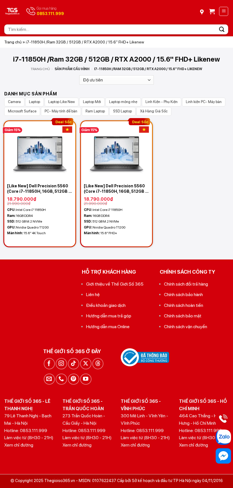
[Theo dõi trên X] (85, 363)
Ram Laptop (95, 111)
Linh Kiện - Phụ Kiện (161, 102)
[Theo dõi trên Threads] (97, 363)
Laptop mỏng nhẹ (123, 102)
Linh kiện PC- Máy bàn (204, 102)
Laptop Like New (61, 102)
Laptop (34, 102)
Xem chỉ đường (18, 445)
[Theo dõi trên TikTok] (73, 363)
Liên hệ (93, 294)
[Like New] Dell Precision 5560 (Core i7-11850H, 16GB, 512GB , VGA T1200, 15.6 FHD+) (115, 189)
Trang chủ (13, 42)
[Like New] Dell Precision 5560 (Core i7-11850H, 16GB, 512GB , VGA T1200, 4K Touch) (38, 189)
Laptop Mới (92, 102)
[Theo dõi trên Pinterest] (73, 379)
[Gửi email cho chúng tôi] (49, 379)
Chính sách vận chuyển (185, 326)
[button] (212, 11)
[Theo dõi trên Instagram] (61, 363)
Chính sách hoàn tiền (183, 305)
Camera (14, 102)
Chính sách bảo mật (182, 316)
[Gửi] (222, 29)
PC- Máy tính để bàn (61, 111)
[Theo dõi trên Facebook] (49, 363)
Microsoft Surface (22, 111)
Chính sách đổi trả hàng (186, 284)
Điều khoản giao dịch (106, 305)
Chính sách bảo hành (183, 294)
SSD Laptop (122, 111)
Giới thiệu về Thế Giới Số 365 (114, 284)
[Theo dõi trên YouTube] (85, 379)
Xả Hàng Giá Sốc (154, 111)
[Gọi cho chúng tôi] (61, 379)
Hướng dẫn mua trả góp (108, 316)
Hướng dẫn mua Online (108, 326)
